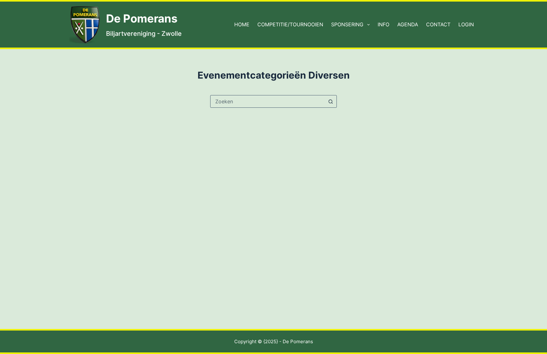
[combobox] (267, 101)
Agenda (407, 24)
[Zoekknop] (330, 101)
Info (383, 24)
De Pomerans (142, 18)
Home (241, 24)
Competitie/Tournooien (290, 24)
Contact (438, 24)
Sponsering (347, 24)
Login (466, 24)
